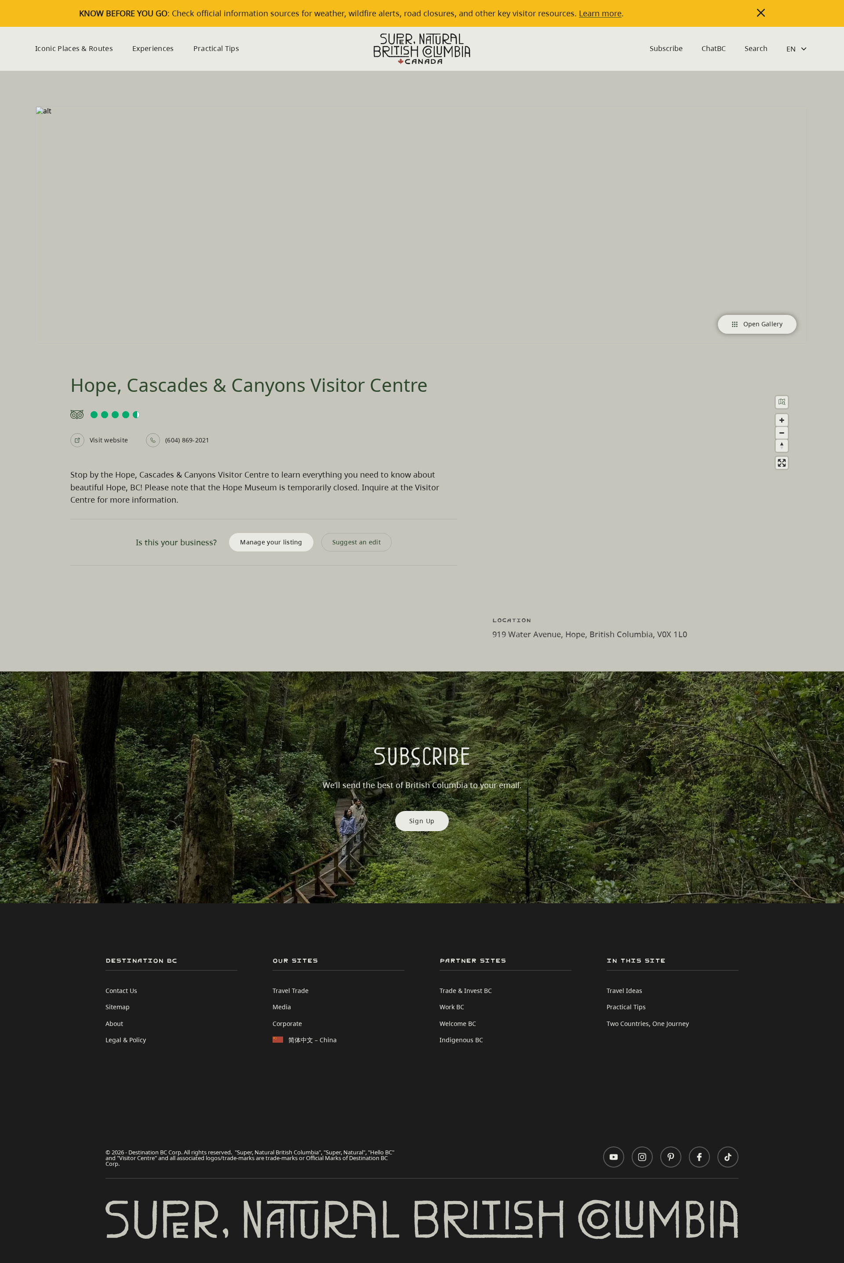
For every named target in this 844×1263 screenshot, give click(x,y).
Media (282, 1007)
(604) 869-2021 (187, 440)
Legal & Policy (126, 1040)
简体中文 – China (312, 1040)
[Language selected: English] (797, 49)
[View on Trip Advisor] (263, 414)
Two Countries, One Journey (648, 1023)
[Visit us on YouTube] (613, 1157)
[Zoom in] (781, 420)
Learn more (600, 13)
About (114, 1023)
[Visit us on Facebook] (699, 1157)
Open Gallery (762, 324)
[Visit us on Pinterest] (670, 1157)
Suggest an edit (356, 542)
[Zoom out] (781, 433)
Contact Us (121, 990)
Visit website (109, 440)
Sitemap (118, 1007)
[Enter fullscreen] (781, 462)
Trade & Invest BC (466, 990)
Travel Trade (291, 990)
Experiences (153, 48)
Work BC (452, 1007)
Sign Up (422, 821)
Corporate (287, 1023)
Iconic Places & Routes (74, 48)
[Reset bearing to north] (781, 445)
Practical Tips (216, 48)
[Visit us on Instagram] (642, 1157)
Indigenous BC (461, 1040)
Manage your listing (271, 542)
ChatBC (714, 48)
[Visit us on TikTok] (727, 1157)
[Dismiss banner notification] (761, 13)
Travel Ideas (624, 990)
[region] (650, 493)
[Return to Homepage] (422, 48)
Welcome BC (458, 1023)
